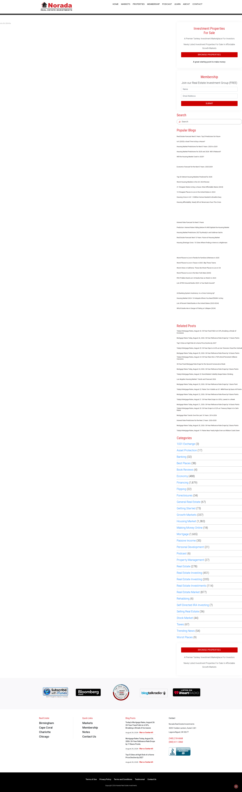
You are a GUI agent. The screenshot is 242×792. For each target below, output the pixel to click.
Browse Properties (209, 55)
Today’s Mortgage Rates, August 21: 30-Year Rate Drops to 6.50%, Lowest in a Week (206, 399)
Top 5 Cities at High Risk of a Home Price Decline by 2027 (196, 343)
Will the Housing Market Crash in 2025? (190, 157)
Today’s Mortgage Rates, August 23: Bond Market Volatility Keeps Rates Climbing (205, 374)
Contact (197, 4)
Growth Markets (186, 514)
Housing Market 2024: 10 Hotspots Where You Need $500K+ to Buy (200, 298)
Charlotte (45, 732)
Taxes (180, 624)
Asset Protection (187, 450)
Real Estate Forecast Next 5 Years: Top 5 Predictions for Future (198, 136)
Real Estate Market (188, 592)
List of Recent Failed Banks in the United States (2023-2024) (198, 303)
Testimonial (140, 779)
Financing (182, 482)
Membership (153, 4)
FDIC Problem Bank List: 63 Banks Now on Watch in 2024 (196, 278)
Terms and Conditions (123, 779)
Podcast (167, 4)
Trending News (186, 630)
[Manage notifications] (236, 786)
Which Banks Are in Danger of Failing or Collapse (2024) (196, 308)
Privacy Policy (105, 779)
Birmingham (46, 723)
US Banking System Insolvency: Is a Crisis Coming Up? (196, 293)
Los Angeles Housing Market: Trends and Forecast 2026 (196, 379)
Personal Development (190, 547)
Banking (181, 456)
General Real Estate (188, 501)
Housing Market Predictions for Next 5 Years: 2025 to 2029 (197, 146)
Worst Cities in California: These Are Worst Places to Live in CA (199, 268)
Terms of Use (91, 779)
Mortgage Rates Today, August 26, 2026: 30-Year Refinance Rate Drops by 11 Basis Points (208, 338)
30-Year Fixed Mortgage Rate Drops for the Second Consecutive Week (201, 364)
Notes (86, 732)
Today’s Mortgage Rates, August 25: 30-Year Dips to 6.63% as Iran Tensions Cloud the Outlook (209, 348)
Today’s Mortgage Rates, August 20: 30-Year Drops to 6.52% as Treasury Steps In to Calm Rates (208, 409)
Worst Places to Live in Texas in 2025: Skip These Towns (196, 263)
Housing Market (186, 521)
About (186, 4)
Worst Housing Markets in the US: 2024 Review (193, 182)
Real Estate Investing (189, 572)
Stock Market (185, 617)
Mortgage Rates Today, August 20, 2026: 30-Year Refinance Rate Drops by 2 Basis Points (207, 425)
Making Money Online (190, 527)
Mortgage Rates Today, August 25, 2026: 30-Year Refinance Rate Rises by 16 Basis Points (208, 353)
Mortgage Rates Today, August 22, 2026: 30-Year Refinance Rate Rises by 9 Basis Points (207, 394)
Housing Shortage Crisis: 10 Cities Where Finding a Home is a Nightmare (202, 243)
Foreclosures (184, 495)
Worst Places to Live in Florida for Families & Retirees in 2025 (198, 258)
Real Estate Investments (191, 585)
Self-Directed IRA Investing (193, 605)
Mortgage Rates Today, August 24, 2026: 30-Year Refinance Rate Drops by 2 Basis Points (207, 369)
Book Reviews (185, 469)
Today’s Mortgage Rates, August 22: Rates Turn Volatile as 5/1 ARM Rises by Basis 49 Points (209, 389)
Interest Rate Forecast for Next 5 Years (190, 222)
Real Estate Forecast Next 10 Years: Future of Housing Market (198, 237)
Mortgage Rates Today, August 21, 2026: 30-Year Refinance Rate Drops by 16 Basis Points (208, 404)
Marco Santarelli (146, 732)
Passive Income (186, 540)
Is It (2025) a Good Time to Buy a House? (191, 141)
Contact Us (89, 736)
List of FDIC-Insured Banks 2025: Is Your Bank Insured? (196, 283)
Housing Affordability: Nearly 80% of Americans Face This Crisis (199, 202)
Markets (125, 4)
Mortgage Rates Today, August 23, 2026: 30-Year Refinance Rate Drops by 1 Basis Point (207, 384)
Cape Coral (46, 727)
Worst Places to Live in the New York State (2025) (194, 273)
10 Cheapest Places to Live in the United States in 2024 (196, 192)
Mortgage (183, 534)
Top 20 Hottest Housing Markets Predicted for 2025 (194, 177)
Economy (182, 476)
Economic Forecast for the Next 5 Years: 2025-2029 (195, 167)
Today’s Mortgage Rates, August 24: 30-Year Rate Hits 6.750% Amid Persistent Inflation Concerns (207, 358)
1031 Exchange (186, 443)
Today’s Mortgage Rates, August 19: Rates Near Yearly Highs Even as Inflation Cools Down (208, 430)
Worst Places (185, 637)
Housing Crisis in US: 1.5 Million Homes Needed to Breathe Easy (199, 197)
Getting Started (186, 508)
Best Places (184, 463)
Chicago (44, 736)
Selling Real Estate (188, 611)
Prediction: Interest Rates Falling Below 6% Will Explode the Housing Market (203, 227)
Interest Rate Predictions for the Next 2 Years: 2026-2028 (196, 420)
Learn (177, 4)
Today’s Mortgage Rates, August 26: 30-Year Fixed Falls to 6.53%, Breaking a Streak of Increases (206, 332)
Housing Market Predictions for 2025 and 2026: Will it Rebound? (199, 152)
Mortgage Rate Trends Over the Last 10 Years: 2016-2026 (197, 415)
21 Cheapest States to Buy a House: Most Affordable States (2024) (200, 187)
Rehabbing (183, 598)
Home (115, 4)
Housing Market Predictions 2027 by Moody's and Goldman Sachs (200, 232)
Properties (139, 4)
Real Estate (183, 566)
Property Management (190, 559)
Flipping (181, 489)
